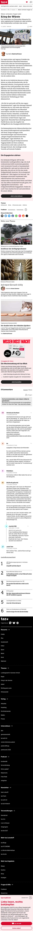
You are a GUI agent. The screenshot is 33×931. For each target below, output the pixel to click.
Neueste (25, 390)
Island (2, 684)
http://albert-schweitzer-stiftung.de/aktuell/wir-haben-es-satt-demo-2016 (18, 435)
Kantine (3, 870)
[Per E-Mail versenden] (2, 216)
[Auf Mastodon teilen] (5, 216)
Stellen (3, 715)
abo (2, 730)
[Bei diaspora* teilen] (20, 216)
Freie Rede (4, 776)
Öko (9, 9)
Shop (2, 873)
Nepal (2, 676)
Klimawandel (4, 692)
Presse (3, 719)
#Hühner (25, 205)
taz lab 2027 (4, 830)
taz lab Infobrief (5, 803)
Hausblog (3, 707)
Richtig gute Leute (6, 688)
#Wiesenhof (4, 205)
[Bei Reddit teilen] (23, 216)
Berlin (2, 653)
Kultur (2, 646)
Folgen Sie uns (4, 623)
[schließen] (30, 897)
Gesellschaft (4, 642)
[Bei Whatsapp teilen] (16, 216)
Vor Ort (3, 819)
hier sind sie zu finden (24, 404)
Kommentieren (11, 209)
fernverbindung (5, 765)
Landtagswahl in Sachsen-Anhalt (10, 673)
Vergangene (4, 827)
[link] (9, 6)
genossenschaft (5, 734)
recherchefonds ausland (8, 742)
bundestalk (4, 761)
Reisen (3, 866)
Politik (3, 634)
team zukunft (4, 792)
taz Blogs (3, 842)
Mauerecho (4, 773)
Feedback (4, 889)
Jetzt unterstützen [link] (16, 196)
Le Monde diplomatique (8, 850)
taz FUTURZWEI (5, 846)
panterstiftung (5, 746)
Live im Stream (5, 823)
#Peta (9, 205)
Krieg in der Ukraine (6, 680)
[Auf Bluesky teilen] (9, 216)
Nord (2, 657)
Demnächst (4, 815)
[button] (31, 2)
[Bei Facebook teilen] (13, 216)
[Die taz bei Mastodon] (10, 623)
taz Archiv (4, 854)
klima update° (5, 769)
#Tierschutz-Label (16, 205)
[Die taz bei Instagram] (17, 623)
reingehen (4, 780)
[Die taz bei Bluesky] (14, 623)
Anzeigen (3, 877)
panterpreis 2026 (6, 749)
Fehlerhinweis (20, 209)
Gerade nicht (25, 897)
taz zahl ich (4, 738)
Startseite (3, 9)
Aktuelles (3, 703)
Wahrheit (3, 661)
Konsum (13, 9)
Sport (2, 649)
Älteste (30, 390)
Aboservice (4, 893)
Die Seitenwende (6, 711)
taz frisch (3, 796)
